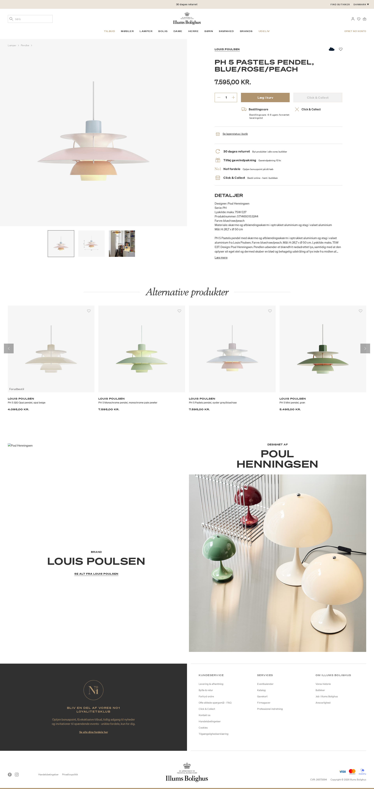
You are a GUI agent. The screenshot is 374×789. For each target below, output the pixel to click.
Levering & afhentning (211, 684)
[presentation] (9, 348)
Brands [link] (246, 31)
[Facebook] (10, 775)
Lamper (12, 45)
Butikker (320, 690)
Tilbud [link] (109, 31)
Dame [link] (178, 31)
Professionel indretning (270, 709)
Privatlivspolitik (70, 774)
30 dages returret (187, 4)
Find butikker (340, 4)
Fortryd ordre (206, 696)
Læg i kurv (265, 97)
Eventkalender (265, 684)
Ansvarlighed (323, 702)
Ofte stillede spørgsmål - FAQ (215, 702)
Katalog (261, 690)
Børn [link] (209, 31)
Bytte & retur (206, 690)
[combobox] (30, 19)
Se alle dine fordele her (93, 732)
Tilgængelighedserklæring (213, 734)
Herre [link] (193, 31)
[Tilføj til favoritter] (89, 311)
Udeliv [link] (264, 31)
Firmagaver (263, 702)
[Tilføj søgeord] (11, 19)
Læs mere (221, 257)
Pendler (25, 45)
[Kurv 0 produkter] (364, 18)
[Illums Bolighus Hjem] (187, 18)
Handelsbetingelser (210, 721)
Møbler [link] (127, 31)
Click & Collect (207, 709)
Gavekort (262, 696)
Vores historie (323, 684)
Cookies (203, 727)
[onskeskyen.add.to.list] (331, 49)
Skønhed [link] (226, 31)
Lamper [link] (146, 31)
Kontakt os (204, 715)
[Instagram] (17, 775)
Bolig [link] (163, 31)
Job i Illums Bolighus (327, 696)
